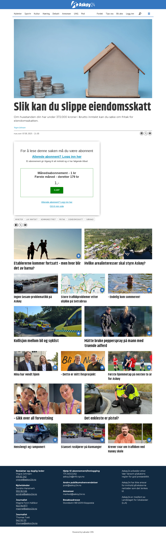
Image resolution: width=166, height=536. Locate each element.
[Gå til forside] (83, 4)
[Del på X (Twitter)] (146, 133)
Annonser (66, 13)
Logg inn (130, 13)
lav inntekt (32, 219)
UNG (76, 13)
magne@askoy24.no (26, 509)
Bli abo (119, 13)
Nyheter (18, 13)
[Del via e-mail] (150, 133)
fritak (62, 219)
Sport (27, 13)
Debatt (56, 13)
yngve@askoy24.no (26, 479)
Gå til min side (57, 206)
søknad (90, 219)
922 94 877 (21, 506)
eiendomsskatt (75, 219)
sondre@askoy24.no (26, 494)
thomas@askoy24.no (26, 523)
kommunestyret (48, 219)
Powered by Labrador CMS (83, 532)
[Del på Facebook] (142, 133)
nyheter (19, 219)
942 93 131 (21, 520)
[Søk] (139, 14)
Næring (46, 13)
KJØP (57, 190)
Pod (83, 13)
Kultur (37, 13)
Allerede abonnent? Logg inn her (56, 156)
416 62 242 (21, 476)
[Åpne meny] (149, 14)
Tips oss (109, 13)
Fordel (100, 13)
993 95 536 (21, 491)
